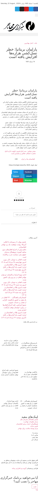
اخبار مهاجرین (28, 43)
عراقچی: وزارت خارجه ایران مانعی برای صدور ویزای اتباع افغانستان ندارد (10, 342)
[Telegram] (17, 9)
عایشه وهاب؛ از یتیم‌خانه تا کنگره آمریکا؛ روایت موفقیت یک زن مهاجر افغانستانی (13, 244)
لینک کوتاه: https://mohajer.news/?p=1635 (23, 165)
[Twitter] (31, 9)
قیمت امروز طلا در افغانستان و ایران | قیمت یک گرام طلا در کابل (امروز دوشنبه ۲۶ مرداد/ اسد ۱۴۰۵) (13, 315)
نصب (34, 486)
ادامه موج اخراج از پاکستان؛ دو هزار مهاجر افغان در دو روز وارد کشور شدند (13, 277)
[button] (36, 15)
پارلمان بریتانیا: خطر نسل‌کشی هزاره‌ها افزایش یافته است (21, 53)
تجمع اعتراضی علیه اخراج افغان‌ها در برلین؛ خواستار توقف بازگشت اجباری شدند (14, 307)
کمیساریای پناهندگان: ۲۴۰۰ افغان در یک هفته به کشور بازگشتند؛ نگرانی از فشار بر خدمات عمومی (14, 299)
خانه (35, 43)
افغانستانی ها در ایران (28, 159)
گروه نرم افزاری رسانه (19, 468)
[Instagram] (22, 9)
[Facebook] (35, 9)
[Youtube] (26, 9)
